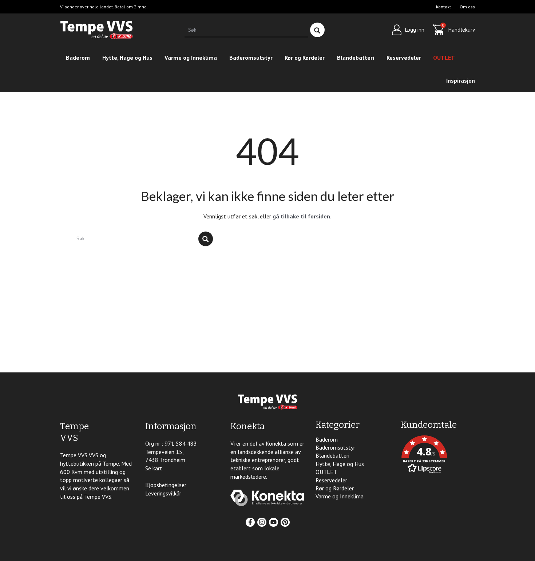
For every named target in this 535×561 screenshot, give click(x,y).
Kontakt (443, 6)
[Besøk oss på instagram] (261, 522)
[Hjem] (96, 30)
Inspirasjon (460, 80)
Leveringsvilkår (163, 493)
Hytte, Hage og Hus (127, 57)
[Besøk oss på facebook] (250, 522)
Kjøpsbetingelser (165, 485)
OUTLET (444, 57)
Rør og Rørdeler (305, 57)
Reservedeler (404, 57)
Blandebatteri (355, 57)
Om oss (467, 6)
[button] (438, 455)
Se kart (153, 468)
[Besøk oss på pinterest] (285, 522)
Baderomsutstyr (251, 57)
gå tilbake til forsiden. (302, 216)
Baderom (78, 57)
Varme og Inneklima (191, 57)
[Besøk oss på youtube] (273, 522)
